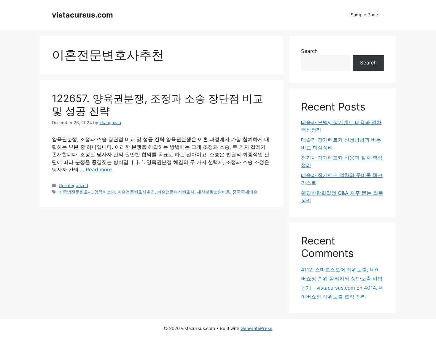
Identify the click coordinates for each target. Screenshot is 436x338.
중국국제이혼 (245, 191)
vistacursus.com (82, 14)
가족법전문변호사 (75, 191)
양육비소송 (104, 191)
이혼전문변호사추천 (136, 191)
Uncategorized (73, 185)
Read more (99, 170)
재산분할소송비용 (213, 191)
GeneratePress (256, 328)
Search (309, 51)
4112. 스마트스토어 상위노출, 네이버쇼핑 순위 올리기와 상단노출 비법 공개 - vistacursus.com (342, 279)
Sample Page (364, 15)
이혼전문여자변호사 (176, 191)
